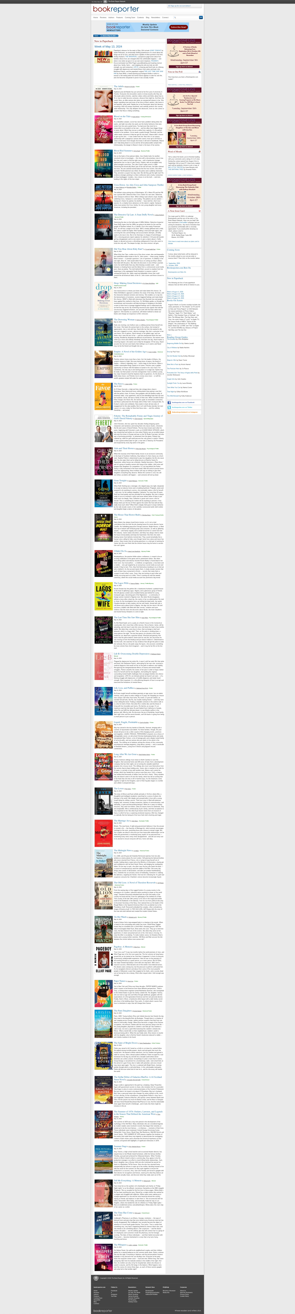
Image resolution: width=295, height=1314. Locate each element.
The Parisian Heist (173, 368)
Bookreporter (150, 1290)
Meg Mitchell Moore (134, 1146)
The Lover (118, 788)
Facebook (114, 1290)
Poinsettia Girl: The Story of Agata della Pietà (182, 373)
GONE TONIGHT (155, 50)
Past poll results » (186, 84)
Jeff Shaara (161, 883)
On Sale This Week (134, 1292)
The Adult (118, 86)
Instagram (114, 1294)
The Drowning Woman (124, 319)
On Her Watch (120, 916)
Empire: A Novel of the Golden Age (130, 351)
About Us (183, 1290)
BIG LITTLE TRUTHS (175, 167)
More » (169, 335)
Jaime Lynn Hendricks (134, 551)
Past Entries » (188, 175)
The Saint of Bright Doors (125, 1042)
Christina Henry (146, 515)
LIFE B (136, 67)
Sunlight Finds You (173, 383)
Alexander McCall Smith (133, 1080)
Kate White (145, 617)
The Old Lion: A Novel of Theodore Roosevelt (134, 882)
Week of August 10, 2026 (175, 294)
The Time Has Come (123, 1212)
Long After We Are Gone (125, 754)
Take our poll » (173, 84)
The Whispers (120, 1244)
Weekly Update (133, 1290)
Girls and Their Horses (124, 448)
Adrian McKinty (159, 215)
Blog (95, 1301)
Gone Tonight (120, 480)
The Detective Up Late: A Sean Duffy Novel (133, 214)
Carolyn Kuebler (144, 722)
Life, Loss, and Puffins (124, 687)
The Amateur (171, 339)
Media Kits (166, 1292)
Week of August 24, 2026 (175, 298)
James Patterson (120, 187)
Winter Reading (133, 1294)
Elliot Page (137, 947)
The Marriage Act (121, 820)
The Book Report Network (116, 1)
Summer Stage (120, 1146)
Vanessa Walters (134, 583)
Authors (96, 1294)
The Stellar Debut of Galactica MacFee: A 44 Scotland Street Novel (138, 1078)
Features (96, 1296)
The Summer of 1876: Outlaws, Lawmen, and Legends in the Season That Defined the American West (138, 1112)
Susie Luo (130, 981)
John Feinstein (138, 418)
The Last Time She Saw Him (127, 617)
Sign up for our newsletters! (181, 5)
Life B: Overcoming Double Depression (131, 653)
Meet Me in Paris (172, 364)
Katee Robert (136, 116)
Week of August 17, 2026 (175, 296)
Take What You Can (173, 387)
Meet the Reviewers (186, 1292)
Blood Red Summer (123, 150)
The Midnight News (123, 850)
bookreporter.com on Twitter (182, 407)
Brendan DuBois (131, 187)
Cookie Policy (184, 1296)
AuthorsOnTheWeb (152, 1294)
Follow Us (114, 1287)
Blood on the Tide (122, 116)
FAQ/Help (166, 1287)
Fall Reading (132, 1300)
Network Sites (150, 1287)
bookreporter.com (99, 1287)
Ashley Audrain (132, 1245)
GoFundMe (183, 222)
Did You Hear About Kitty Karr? (128, 248)
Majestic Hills (171, 360)
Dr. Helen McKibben (149, 283)
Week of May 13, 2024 (109, 35)
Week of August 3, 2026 (175, 292)
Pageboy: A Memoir (123, 946)
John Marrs (135, 821)
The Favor (118, 383)
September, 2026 (174, 263)
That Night (170, 391)
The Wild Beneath (173, 396)
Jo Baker (136, 851)
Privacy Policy (184, 1294)
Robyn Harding (141, 320)
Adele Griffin (128, 384)
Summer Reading (133, 1298)
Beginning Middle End (174, 343)
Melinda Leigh (133, 917)
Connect (96, 1303)
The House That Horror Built (127, 514)
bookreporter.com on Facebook (183, 402)
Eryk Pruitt (137, 151)
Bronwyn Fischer (130, 86)
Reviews (96, 1292)
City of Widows (172, 347)
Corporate (183, 1287)
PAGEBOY (154, 61)
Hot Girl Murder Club (174, 356)
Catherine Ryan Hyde (142, 688)
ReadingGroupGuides (152, 1292)
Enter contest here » (175, 175)
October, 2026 (173, 265)
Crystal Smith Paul (150, 249)
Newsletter (97, 1300)
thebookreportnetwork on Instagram (185, 412)
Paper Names (119, 980)
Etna (168, 352)
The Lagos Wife (121, 583)
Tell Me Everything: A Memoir (127, 1180)
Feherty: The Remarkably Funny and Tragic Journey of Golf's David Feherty (138, 417)
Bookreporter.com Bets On (177, 272)
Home (96, 35)
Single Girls (171, 379)
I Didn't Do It (120, 551)
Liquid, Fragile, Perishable (125, 722)
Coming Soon (98, 1298)
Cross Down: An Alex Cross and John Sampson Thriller (139, 184)
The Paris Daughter (122, 1010)
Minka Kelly (147, 1181)
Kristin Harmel (137, 1011)
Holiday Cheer (132, 1301)
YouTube (114, 1296)
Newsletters (132, 1287)
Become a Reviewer (169, 1290)
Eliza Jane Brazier (141, 448)
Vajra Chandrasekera (145, 1043)
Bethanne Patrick (156, 654)
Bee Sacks (128, 789)
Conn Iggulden (152, 352)
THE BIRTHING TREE (175, 169)
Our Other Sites (96, 1)
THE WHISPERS (131, 57)
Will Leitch (138, 1213)
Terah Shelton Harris (144, 754)
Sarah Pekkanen (132, 481)
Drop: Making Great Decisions (127, 283)
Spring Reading (133, 1296)
